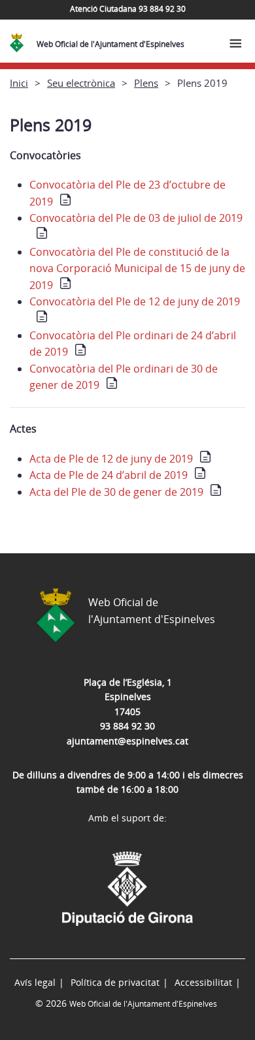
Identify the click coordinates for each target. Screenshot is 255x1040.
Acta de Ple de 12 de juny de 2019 (111, 458)
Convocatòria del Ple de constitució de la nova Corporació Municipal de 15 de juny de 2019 (137, 268)
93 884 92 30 (127, 726)
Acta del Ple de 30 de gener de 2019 (116, 492)
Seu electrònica (81, 82)
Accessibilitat (203, 982)
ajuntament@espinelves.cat (127, 741)
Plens (146, 82)
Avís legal (35, 982)
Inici (19, 82)
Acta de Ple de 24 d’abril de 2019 (108, 475)
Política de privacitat (115, 982)
